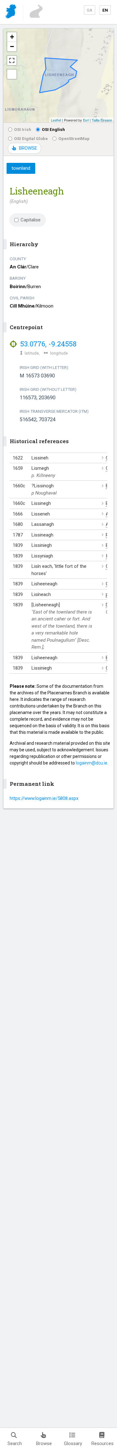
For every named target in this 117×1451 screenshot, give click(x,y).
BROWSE (28, 148)
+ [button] (12, 37)
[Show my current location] (12, 74)
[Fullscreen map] (12, 60)
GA (89, 10)
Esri (86, 119)
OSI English (53, 129)
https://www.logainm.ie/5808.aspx (44, 798)
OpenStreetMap (74, 138)
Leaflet (56, 119)
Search (14, 1443)
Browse (44, 1443)
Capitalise (31, 220)
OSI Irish (22, 129)
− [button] (12, 46)
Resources (102, 1443)
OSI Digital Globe (31, 138)
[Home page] (11, 12)
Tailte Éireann (102, 119)
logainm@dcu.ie (91, 762)
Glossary (73, 1443)
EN (105, 10)
